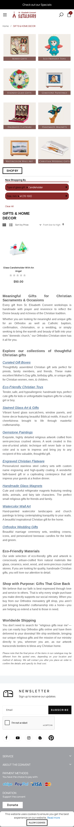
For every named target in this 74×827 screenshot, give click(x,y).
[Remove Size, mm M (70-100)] (66, 196)
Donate (12, 805)
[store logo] (24, 14)
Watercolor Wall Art (17, 506)
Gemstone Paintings (18, 432)
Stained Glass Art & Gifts (21, 407)
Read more (53, 817)
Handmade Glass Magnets (22, 486)
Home (6, 26)
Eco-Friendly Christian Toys (23, 387)
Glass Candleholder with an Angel (18, 269)
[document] (37, 819)
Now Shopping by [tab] (15, 179)
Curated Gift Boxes (17, 362)
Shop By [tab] (12, 171)
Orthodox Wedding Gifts (20, 527)
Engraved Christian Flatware (24, 461)
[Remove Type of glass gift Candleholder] (66, 187)
